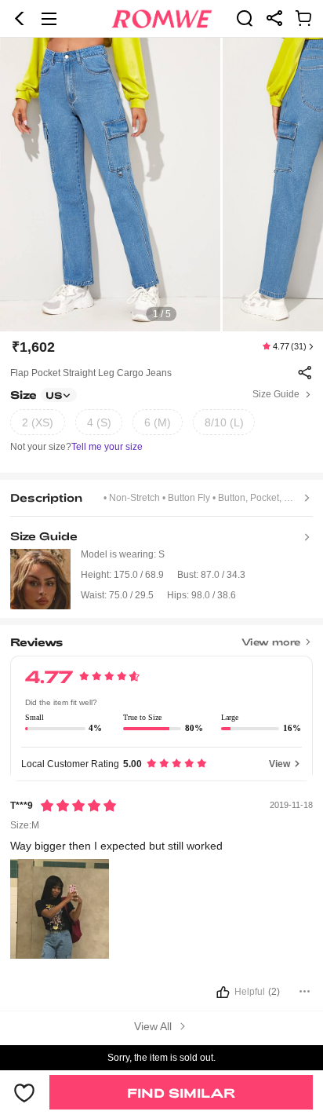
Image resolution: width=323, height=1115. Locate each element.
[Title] (161, 637)
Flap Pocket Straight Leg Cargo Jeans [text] (91, 372)
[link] (244, 18)
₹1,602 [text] (33, 347)
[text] (161, 184)
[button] (19, 18)
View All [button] (154, 1026)
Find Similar (181, 1092)
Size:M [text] (24, 825)
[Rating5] (78, 805)
